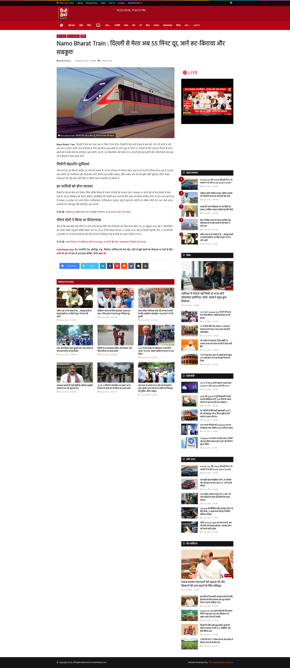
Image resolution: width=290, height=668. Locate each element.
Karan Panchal (65, 60)
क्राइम (126, 25)
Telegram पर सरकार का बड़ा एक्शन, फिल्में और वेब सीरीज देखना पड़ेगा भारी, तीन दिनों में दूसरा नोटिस (216, 441)
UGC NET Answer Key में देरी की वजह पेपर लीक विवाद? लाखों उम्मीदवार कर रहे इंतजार (215, 315)
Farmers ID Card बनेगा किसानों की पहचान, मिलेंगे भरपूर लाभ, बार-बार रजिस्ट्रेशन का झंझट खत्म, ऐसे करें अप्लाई (216, 614)
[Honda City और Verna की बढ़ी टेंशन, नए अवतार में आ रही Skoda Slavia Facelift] (189, 184)
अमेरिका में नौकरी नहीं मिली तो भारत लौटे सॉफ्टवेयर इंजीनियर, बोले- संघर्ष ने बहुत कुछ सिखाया (204, 298)
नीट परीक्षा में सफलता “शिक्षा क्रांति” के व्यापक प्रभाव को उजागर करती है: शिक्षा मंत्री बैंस (216, 343)
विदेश (89, 25)
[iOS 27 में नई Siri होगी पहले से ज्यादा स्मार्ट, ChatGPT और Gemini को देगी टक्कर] (189, 387)
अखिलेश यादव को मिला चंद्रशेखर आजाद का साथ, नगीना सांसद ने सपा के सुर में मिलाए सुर (113, 312)
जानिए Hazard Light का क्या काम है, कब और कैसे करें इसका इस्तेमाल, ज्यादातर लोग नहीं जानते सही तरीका (216, 525)
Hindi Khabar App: (65, 250)
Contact (121, 3)
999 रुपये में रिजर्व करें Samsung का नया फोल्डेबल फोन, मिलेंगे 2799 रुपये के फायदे (216, 426)
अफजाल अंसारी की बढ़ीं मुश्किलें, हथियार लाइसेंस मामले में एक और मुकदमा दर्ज (75, 387)
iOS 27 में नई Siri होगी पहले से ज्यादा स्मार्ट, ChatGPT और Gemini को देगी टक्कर (216, 384)
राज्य (107, 25)
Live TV (112, 3)
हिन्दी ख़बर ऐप (99, 253)
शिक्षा (148, 25)
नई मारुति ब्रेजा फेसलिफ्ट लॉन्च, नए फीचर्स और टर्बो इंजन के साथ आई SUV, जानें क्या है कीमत (216, 483)
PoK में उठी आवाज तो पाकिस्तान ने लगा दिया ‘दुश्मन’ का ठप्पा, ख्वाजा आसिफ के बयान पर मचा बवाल (156, 351)
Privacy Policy (92, 3)
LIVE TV (197, 25)
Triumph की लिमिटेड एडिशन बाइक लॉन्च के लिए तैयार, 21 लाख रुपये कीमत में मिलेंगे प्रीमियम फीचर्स (216, 511)
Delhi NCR (62, 36)
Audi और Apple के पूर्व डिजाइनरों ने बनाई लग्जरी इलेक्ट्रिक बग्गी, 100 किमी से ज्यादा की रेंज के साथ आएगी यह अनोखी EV (215, 399)
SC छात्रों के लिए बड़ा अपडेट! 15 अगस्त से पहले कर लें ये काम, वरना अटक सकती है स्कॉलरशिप (215, 329)
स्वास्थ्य (156, 25)
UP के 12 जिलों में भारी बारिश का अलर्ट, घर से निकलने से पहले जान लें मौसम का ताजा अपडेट (114, 387)
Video (103, 3)
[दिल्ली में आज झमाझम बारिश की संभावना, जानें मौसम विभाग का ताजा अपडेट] (115, 335)
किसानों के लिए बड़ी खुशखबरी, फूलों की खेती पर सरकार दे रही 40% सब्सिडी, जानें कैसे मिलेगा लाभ (215, 628)
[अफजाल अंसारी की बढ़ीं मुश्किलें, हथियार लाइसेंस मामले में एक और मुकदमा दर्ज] (75, 372)
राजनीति (117, 25)
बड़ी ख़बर (71, 25)
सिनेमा (178, 25)
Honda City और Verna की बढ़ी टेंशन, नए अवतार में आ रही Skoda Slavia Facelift (216, 181)
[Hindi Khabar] (63, 13)
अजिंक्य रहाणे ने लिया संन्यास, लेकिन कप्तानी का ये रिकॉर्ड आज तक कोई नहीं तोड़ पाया (216, 195)
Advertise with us (135, 3)
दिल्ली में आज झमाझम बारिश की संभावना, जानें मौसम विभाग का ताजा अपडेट (114, 350)
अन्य (186, 25)
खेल (133, 25)
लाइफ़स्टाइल (167, 25)
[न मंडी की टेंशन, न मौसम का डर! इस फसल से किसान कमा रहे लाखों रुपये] (189, 643)
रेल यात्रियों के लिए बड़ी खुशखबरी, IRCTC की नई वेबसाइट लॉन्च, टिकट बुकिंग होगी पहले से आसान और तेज (215, 413)
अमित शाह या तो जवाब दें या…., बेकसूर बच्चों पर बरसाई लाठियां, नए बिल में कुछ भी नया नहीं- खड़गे (74, 313)
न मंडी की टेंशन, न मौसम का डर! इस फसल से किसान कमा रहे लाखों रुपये (216, 641)
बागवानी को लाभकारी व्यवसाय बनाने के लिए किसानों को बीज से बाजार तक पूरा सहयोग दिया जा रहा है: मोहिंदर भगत (216, 599)
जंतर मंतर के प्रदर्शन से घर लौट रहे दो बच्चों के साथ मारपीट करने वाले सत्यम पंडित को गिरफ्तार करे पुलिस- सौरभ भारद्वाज (155, 388)
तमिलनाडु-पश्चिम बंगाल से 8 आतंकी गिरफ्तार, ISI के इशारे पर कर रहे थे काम (98, 212)
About (80, 3)
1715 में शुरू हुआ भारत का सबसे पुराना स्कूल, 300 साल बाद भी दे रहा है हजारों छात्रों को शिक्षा (216, 358)
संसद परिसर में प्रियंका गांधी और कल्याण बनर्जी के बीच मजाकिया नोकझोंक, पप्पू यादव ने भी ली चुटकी (155, 313)
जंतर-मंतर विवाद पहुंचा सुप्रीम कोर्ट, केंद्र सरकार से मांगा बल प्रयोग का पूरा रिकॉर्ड (75, 350)
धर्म (140, 25)
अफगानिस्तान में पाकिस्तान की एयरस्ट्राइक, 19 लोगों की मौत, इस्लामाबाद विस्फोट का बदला (106, 242)
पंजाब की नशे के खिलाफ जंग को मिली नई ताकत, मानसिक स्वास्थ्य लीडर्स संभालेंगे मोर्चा (216, 208)
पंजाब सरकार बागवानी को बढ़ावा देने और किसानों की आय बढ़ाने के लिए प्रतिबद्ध (203, 584)
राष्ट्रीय (81, 25)
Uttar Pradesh (73, 36)
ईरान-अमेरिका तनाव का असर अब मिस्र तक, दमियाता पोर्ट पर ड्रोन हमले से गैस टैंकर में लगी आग (215, 223)
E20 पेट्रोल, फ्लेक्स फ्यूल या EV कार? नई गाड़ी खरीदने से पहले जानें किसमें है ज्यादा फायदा (215, 497)
